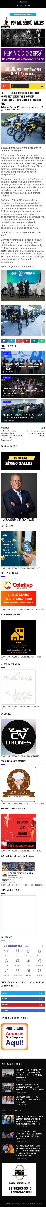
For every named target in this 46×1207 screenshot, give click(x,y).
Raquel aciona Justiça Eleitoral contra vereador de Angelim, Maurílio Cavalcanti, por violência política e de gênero (29, 1120)
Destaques (15, 109)
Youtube (5, 1004)
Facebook (5, 999)
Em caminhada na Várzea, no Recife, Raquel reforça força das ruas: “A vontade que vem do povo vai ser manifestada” (23, 390)
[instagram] (21, 5)
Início (5, 86)
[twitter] (25, 5)
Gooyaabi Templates (36, 1203)
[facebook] (17, 5)
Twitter (4, 993)
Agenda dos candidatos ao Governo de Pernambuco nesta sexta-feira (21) (29, 1099)
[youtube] (29, 5)
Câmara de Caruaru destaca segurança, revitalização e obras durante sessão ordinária (30, 1087)
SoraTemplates (15, 1203)
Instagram (6, 1010)
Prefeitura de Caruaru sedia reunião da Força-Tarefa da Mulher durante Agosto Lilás (23, 416)
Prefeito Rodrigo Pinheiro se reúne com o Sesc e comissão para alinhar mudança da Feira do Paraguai (29, 1074)
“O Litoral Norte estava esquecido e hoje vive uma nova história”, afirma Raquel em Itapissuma (29, 1135)
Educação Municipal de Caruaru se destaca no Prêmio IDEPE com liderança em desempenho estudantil (22, 366)
